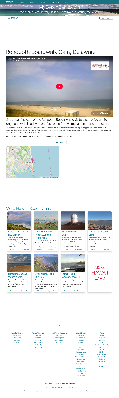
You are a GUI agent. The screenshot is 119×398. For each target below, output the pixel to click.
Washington (81, 376)
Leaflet (42, 177)
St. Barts (102, 359)
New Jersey (81, 359)
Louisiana (80, 345)
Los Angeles (59, 338)
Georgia (80, 342)
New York (80, 361)
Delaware (80, 340)
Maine (81, 347)
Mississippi (81, 354)
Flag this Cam (59, 142)
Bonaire (102, 340)
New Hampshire (80, 357)
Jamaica (102, 347)
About (48, 387)
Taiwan (101, 364)
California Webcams (59, 333)
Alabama (81, 335)
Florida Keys (38, 338)
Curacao (102, 342)
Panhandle (38, 345)
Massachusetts (80, 352)
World (102, 333)
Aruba (102, 335)
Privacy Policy (57, 387)
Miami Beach (38, 335)
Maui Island (17, 340)
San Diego (59, 335)
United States (81, 333)
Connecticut (80, 338)
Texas (81, 373)
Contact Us (69, 387)
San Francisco (59, 342)
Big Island (17, 342)
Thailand (102, 366)
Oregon (80, 366)
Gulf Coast (38, 340)
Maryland (80, 350)
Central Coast (59, 340)
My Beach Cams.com (9, 2)
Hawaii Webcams (17, 333)
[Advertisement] (59, 33)
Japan (102, 350)
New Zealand (102, 354)
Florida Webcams (38, 333)
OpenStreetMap (49, 177)
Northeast (38, 347)
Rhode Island (80, 369)
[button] (32, 160)
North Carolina (80, 364)
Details (13, 249)
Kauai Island (17, 335)
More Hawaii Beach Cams (29, 208)
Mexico (101, 352)
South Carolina (80, 371)
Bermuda (102, 338)
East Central (38, 342)
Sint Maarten (101, 357)
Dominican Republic (102, 345)
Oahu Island (17, 338)
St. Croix (102, 361)
